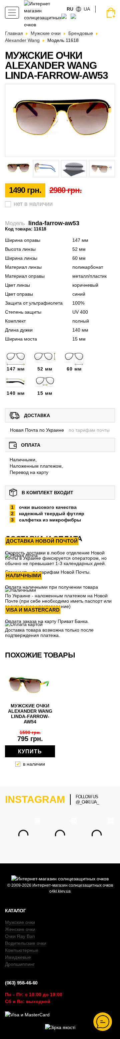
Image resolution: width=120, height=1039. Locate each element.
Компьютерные (21, 950)
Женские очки (20, 929)
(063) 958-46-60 (21, 982)
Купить (30, 751)
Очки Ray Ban (20, 936)
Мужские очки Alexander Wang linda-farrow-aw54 (30, 713)
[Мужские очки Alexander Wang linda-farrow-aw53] (60, 120)
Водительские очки (25, 943)
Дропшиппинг (20, 964)
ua (87, 9)
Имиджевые (18, 957)
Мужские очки (20, 922)
